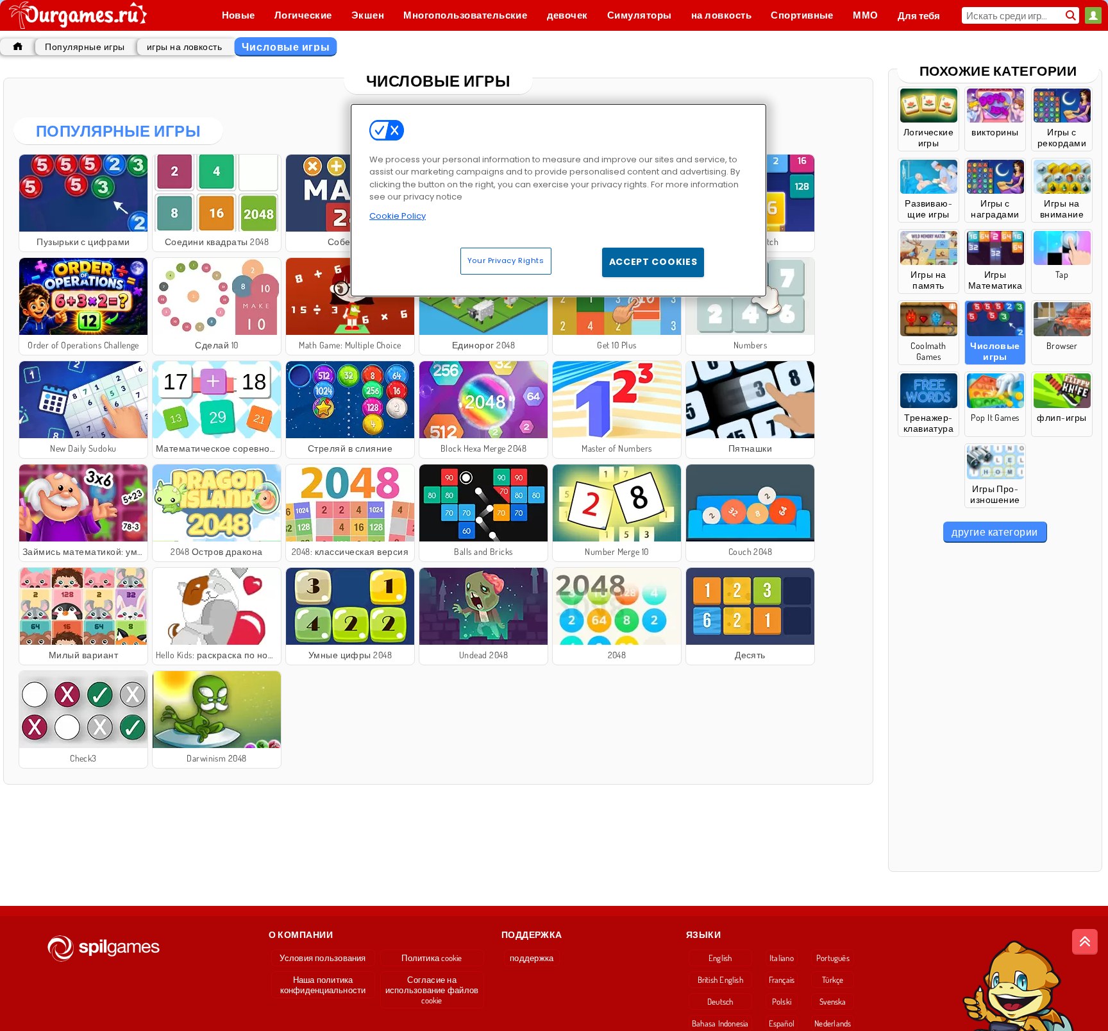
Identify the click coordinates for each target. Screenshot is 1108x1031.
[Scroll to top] (1085, 942)
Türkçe (832, 980)
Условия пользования (322, 958)
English (720, 958)
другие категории (995, 531)
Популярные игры (84, 46)
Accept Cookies (653, 261)
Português (833, 958)
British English (720, 980)
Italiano (781, 958)
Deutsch (720, 1001)
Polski (781, 1001)
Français (782, 980)
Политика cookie (431, 958)
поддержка (531, 958)
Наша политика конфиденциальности (323, 985)
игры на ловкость (184, 46)
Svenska (832, 1001)
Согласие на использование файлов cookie (431, 990)
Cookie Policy (397, 216)
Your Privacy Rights (505, 260)
